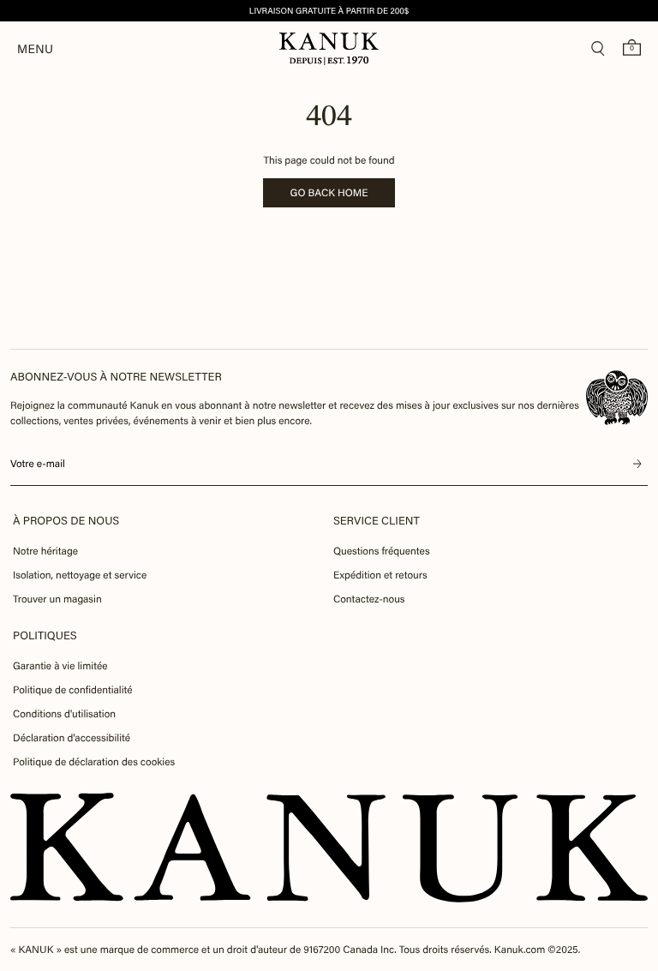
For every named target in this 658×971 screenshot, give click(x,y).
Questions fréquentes (381, 551)
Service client (376, 520)
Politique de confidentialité (73, 690)
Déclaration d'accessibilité (71, 738)
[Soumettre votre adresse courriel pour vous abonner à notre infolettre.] (637, 464)
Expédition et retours (380, 575)
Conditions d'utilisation (64, 714)
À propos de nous (66, 520)
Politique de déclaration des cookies (94, 762)
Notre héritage (45, 551)
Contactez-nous (368, 599)
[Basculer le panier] (632, 47)
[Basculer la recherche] (598, 49)
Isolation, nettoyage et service (80, 575)
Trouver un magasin (57, 599)
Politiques (45, 635)
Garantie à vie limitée (60, 666)
